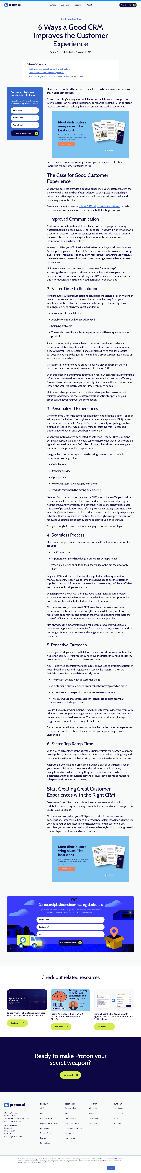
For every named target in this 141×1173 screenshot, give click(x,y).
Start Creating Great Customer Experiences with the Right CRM (56, 76)
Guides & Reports (72, 1123)
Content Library (71, 1108)
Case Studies (70, 1118)
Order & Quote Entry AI (49, 1123)
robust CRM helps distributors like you (99, 206)
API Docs (117, 1123)
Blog (66, 1113)
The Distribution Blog (70, 19)
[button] (52, 5)
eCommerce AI (46, 1118)
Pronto (43, 1138)
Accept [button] (111, 1168)
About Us (93, 1108)
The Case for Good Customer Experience (46, 72)
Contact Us (118, 1113)
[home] (12, 5)
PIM (41, 1113)
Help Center (119, 1108)
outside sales (111, 233)
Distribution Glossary (73, 1128)
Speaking (93, 1123)
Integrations (45, 1143)
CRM (42, 1108)
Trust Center (94, 1118)
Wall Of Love (70, 1138)
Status (116, 1118)
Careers (92, 1113)
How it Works (45, 1133)
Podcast (68, 1133)
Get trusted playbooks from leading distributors (49, 69)
